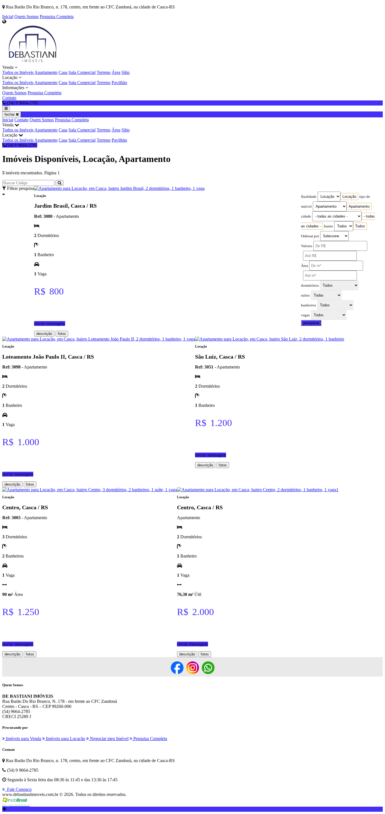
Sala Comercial (82, 72)
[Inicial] (32, 62)
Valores (306, 246)
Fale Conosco (18, 789)
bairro (328, 226)
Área (116, 72)
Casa (63, 72)
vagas (305, 315)
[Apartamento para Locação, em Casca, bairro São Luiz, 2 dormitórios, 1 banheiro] (269, 339)
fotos (62, 334)
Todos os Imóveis (18, 72)
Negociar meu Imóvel (109, 738)
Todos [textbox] (360, 226)
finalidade (309, 197)
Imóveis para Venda (23, 738)
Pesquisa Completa (57, 16)
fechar (10, 114)
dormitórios (310, 286)
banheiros (308, 305)
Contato (9, 97)
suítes (305, 295)
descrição (44, 334)
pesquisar (311, 323)
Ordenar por (310, 236)
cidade (306, 216)
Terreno (103, 72)
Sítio (125, 72)
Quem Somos (26, 16)
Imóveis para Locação (65, 738)
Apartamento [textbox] (359, 206)
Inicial (7, 16)
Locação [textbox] (349, 196)
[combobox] (349, 196)
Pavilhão (119, 82)
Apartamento (45, 72)
